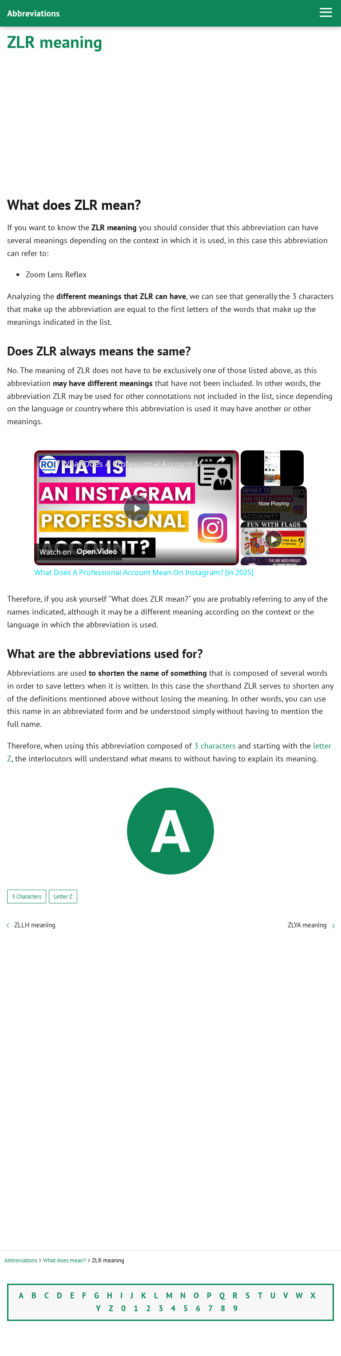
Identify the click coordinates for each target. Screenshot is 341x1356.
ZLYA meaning (307, 925)
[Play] (273, 539)
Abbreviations (33, 13)
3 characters (215, 746)
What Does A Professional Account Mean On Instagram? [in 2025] (135, 463)
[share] (221, 460)
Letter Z (63, 896)
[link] (48, 464)
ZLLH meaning (35, 925)
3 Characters (26, 896)
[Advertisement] (170, 123)
